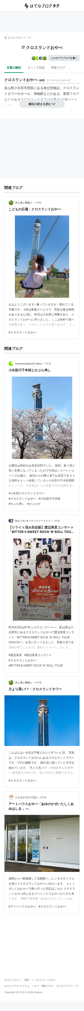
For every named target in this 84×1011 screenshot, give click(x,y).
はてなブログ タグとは (16, 985)
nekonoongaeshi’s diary (28, 363)
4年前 (38, 682)
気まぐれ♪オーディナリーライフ (33, 520)
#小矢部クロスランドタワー (27, 493)
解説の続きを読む (40, 104)
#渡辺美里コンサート (38, 655)
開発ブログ (48, 985)
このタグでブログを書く (64, 57)
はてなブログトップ (67, 985)
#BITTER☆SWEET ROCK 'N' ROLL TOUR (36, 665)
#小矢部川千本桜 (49, 498)
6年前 (43, 797)
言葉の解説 (14, 67)
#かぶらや (33, 503)
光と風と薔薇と (23, 202)
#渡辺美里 (15, 655)
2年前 (57, 520)
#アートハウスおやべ (22, 906)
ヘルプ (35, 985)
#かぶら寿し (17, 503)
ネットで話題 (36, 67)
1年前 (38, 202)
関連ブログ (58, 67)
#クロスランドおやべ (22, 332)
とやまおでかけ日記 (26, 797)
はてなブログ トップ (19, 37)
